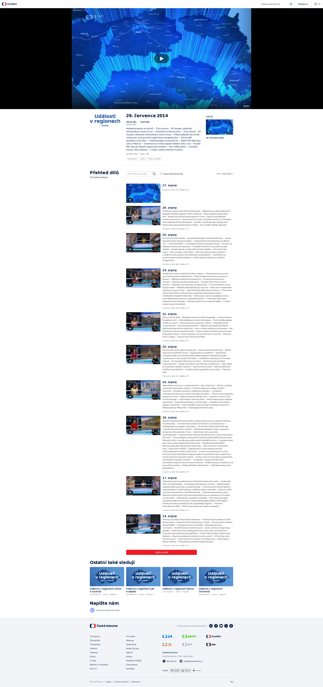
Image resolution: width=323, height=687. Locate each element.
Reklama (130, 640)
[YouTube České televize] (221, 626)
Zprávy (142, 159)
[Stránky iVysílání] (213, 637)
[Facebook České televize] (216, 626)
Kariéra (129, 656)
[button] (161, 58)
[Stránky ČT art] (187, 645)
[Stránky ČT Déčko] (167, 645)
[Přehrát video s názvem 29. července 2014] (161, 58)
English (108, 682)
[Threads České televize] (231, 626)
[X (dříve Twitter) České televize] (226, 626)
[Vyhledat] (154, 174)
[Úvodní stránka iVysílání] (11, 4)
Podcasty (94, 652)
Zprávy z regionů (154, 159)
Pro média (130, 636)
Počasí (93, 656)
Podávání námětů (133, 660)
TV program (95, 636)
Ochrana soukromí (121, 682)
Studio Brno (131, 644)
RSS (231, 682)
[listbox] (186, 670)
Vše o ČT (93, 668)
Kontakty (130, 668)
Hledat (290, 4)
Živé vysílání (95, 640)
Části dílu (144, 121)
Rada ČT (129, 652)
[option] (175, 670)
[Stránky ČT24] (167, 637)
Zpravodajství (132, 159)
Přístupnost (135, 682)
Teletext (93, 648)
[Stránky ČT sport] (189, 637)
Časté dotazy (131, 664)
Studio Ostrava (132, 648)
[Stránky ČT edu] (211, 645)
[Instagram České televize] (211, 626)
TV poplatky (95, 644)
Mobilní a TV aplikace (99, 664)
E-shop (93, 660)
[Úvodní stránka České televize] (104, 626)
